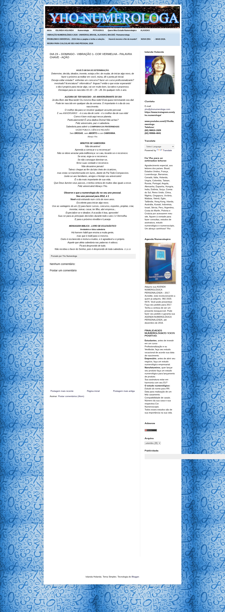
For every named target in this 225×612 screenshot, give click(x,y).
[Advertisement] (92, 363)
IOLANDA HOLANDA (65, 30)
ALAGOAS (145, 30)
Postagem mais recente (62, 391)
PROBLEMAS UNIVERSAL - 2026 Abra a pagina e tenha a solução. (76, 39)
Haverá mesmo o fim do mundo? (123, 39)
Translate (167, 150)
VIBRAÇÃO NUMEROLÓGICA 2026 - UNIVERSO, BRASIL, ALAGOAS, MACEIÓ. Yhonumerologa (88, 35)
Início (49, 30)
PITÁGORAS (98, 30)
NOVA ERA (146, 39)
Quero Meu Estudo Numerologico (122, 30)
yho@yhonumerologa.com (157, 109)
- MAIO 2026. (160, 39)
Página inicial (93, 391)
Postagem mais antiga (124, 391)
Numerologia (83, 30)
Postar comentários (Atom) (71, 396)
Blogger (135, 576)
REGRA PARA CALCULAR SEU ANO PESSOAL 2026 (70, 43)
